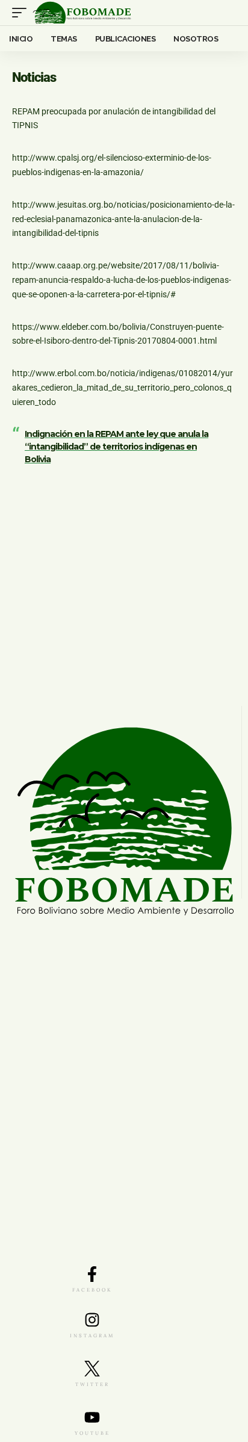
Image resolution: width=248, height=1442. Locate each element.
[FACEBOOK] (92, 1274)
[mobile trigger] (22, 12)
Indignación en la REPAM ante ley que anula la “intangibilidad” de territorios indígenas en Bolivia (116, 447)
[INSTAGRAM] (92, 1320)
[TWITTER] (92, 1368)
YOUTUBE (92, 1433)
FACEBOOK (92, 1290)
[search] (227, 13)
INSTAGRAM (92, 1335)
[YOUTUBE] (92, 1417)
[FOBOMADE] (82, 12)
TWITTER (92, 1384)
